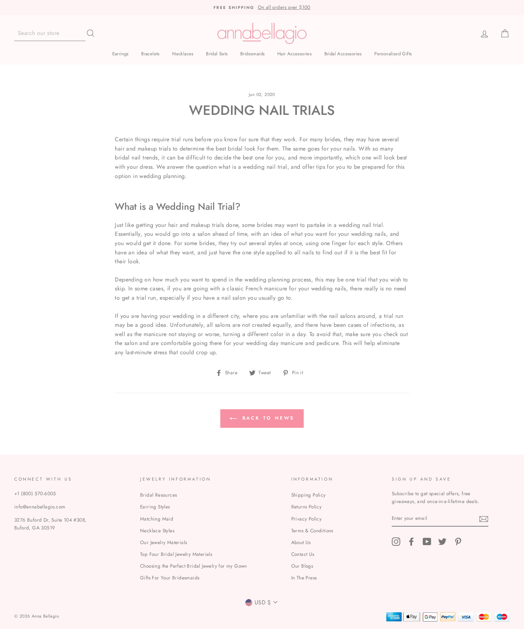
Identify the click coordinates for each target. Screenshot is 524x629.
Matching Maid (156, 518)
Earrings (120, 53)
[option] (262, 7)
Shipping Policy (308, 494)
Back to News (267, 418)
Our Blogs (302, 565)
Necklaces (183, 53)
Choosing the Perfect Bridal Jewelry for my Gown (193, 565)
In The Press (304, 577)
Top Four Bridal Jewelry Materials (176, 554)
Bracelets (150, 53)
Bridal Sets (216, 53)
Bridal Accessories (343, 53)
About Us (301, 542)
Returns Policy (306, 506)
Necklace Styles (157, 530)
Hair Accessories (294, 53)
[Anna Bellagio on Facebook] (411, 541)
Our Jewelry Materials (163, 542)
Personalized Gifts (393, 53)
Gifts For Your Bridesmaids (169, 577)
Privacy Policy (306, 518)
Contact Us (302, 554)
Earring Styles (155, 506)
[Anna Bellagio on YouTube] (427, 541)
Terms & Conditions (312, 530)
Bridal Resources (158, 494)
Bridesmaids (252, 53)
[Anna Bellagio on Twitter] (442, 541)
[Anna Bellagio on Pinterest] (458, 541)
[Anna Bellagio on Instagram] (396, 541)
